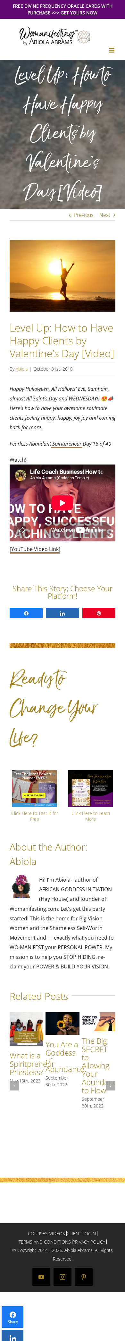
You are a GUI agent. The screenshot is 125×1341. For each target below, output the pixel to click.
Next (104, 214)
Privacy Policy (88, 1242)
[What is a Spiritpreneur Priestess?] (26, 1015)
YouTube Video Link (35, 549)
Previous (83, 214)
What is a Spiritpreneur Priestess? (32, 1063)
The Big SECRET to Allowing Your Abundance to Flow (101, 1065)
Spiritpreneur (66, 443)
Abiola (22, 369)
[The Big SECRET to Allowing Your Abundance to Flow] (98, 1015)
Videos (57, 1233)
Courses (38, 1233)
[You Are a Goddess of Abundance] (62, 1015)
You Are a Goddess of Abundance (65, 1056)
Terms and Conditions (45, 1242)
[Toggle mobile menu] (112, 50)
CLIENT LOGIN (81, 1233)
